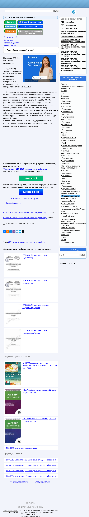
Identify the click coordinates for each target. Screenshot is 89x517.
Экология (66, 181)
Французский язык (69, 206)
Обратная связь (67, 242)
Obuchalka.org (10, 511)
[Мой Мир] (10, 231)
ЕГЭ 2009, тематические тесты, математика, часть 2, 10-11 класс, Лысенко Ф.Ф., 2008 (39, 365)
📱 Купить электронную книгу (30, 26)
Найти (63, 240)
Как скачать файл (13, 199)
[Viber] (13, 231)
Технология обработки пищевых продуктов (70, 167)
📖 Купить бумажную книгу (30, 22)
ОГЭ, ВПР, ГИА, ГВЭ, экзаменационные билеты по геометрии (73, 54)
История (65, 114)
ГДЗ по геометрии (68, 25)
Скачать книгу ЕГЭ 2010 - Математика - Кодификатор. (25, 212)
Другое (63, 237)
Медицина (66, 127)
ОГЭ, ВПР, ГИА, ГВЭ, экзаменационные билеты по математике (73, 61)
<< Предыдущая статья (19, 482)
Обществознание (69, 138)
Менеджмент (67, 130)
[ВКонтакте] (4, 231)
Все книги (65, 235)
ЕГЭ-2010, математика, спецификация (21, 448)
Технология (66, 163)
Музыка (65, 133)
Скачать (10, 22)
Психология (67, 148)
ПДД (64, 143)
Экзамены (65, 96)
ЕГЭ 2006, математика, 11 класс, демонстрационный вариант (31, 471)
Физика (65, 170)
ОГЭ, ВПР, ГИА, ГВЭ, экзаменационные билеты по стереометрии (73, 68)
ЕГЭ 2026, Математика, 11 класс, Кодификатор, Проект (35, 306)
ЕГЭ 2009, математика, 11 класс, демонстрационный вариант (31, 465)
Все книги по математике (72, 19)
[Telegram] (17, 231)
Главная (64, 84)
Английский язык (69, 199)
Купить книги (31, 191)
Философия (67, 176)
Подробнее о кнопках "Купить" (20, 50)
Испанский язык (68, 201)
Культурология (68, 117)
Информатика (67, 112)
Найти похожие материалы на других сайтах (30, 32)
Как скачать (8, 40)
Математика (67, 125)
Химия (64, 178)
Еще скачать (10, 26)
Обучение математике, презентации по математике (73, 41)
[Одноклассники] (7, 231)
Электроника (67, 186)
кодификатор (42, 242)
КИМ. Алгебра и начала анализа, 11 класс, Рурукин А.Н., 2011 (39, 391)
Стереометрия (68, 161)
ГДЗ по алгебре (67, 22)
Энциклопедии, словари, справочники (71, 231)
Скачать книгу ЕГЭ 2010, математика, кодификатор (25, 169)
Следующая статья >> (44, 482)
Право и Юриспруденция (72, 146)
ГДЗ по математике (69, 28)
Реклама (65, 151)
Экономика (66, 183)
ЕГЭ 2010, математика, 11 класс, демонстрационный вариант (31, 460)
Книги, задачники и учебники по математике (73, 32)
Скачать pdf (31, 178)
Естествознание (68, 140)
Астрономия (67, 101)
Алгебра (65, 99)
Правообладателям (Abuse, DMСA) (11, 44)
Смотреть (10, 31)
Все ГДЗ (64, 91)
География (66, 106)
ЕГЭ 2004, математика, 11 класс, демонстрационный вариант (31, 476)
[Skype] (20, 231)
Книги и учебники (68, 228)
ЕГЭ (62, 93)
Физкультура (67, 173)
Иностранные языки (70, 214)
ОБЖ (64, 135)
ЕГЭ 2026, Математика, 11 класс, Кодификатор (35, 256)
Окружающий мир (69, 189)
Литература (67, 119)
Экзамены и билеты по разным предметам (70, 192)
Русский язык (67, 158)
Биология (66, 104)
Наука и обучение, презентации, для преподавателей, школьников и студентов (73, 222)
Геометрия (66, 109)
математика (30, 242)
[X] (23, 231)
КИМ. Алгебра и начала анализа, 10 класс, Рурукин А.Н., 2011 (39, 420)
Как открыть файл (11, 37)
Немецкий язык (68, 204)
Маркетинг (66, 122)
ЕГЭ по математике (16, 242)
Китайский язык (68, 216)
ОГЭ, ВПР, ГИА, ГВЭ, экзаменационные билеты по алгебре (73, 47)
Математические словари (72, 37)
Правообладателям (13, 203)
